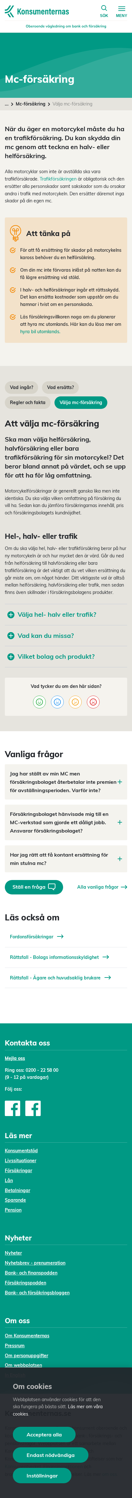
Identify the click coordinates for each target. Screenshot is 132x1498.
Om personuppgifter (26, 1355)
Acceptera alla (44, 1434)
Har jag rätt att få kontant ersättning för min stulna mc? (59, 858)
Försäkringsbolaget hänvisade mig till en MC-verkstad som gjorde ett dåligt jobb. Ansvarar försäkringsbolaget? (59, 822)
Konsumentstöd (21, 1151)
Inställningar (42, 1475)
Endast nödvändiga (51, 1455)
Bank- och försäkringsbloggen (37, 1293)
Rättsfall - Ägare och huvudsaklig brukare (56, 978)
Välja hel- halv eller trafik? (57, 614)
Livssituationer (20, 1161)
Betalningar (17, 1190)
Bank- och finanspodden (31, 1273)
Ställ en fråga (28, 887)
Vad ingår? (21, 387)
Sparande (15, 1200)
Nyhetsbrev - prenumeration (35, 1263)
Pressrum (15, 1346)
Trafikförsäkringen (58, 179)
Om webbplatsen (23, 1365)
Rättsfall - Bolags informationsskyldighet (55, 957)
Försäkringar (18, 1170)
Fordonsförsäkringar (32, 937)
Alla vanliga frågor (97, 887)
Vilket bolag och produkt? (56, 656)
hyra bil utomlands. (40, 331)
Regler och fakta (27, 402)
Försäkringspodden (25, 1283)
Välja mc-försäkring (81, 402)
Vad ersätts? (60, 387)
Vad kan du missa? (46, 635)
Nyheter (13, 1253)
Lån (9, 1180)
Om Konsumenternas (27, 1336)
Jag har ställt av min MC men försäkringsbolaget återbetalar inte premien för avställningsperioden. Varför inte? (63, 781)
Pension (13, 1210)
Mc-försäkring (30, 104)
